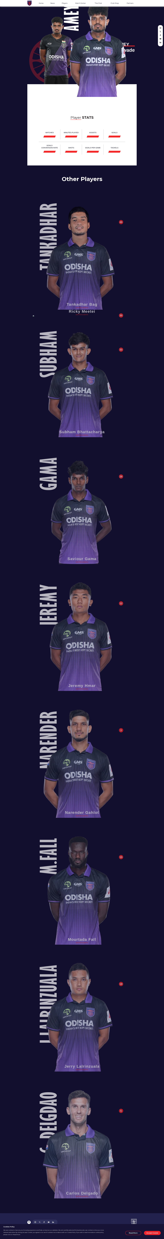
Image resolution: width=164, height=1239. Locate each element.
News (52, 3)
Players (64, 3)
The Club (98, 3)
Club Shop (115, 3)
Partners (130, 3)
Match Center (80, 3)
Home (41, 3)
